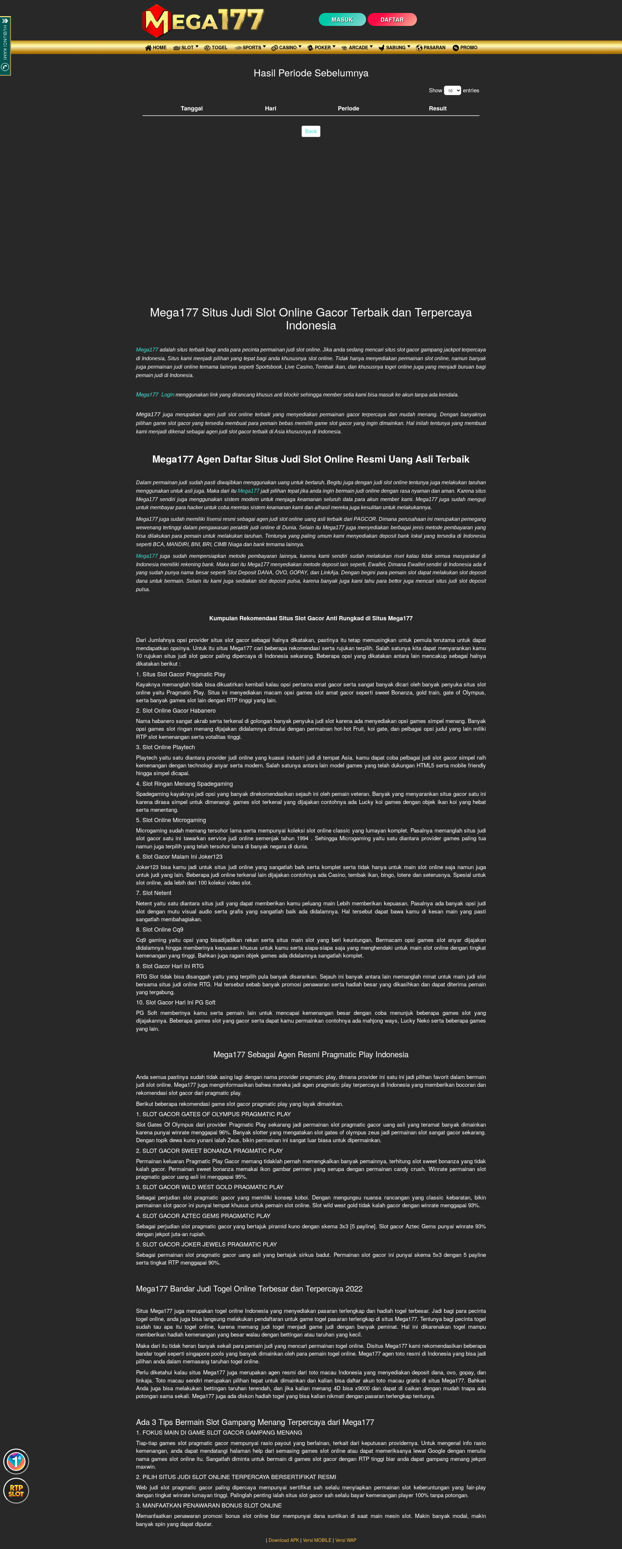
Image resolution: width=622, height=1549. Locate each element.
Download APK (284, 1540)
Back (311, 131)
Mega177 (248, 491)
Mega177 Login (155, 394)
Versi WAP (345, 1540)
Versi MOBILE (317, 1540)
